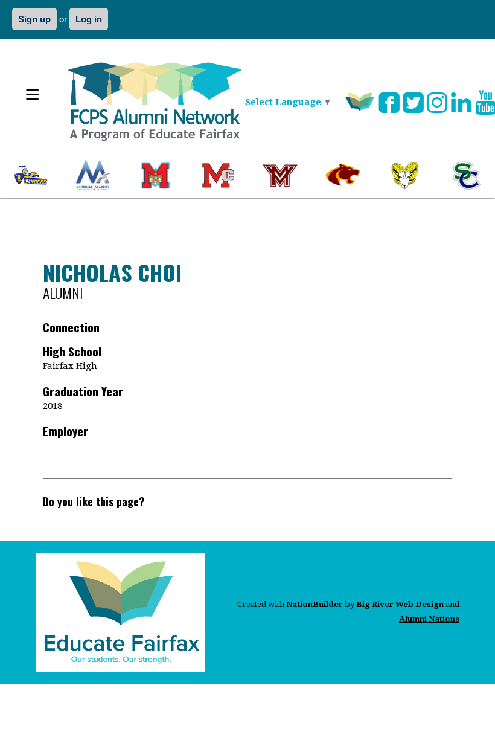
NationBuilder (314, 604)
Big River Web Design (400, 604)
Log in (88, 19)
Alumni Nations (429, 618)
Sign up (34, 19)
